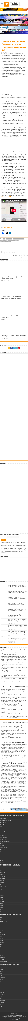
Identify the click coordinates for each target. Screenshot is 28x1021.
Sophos (1, 903)
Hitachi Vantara (3, 926)
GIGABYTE (2, 923)
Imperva (2, 888)
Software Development (19, 53)
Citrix (1, 975)
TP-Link (2, 858)
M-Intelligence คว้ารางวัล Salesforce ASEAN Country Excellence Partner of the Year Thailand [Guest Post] (17, 626)
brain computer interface (18, 238)
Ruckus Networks (3, 853)
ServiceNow (2, 1000)
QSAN (1, 953)
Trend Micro (2, 909)
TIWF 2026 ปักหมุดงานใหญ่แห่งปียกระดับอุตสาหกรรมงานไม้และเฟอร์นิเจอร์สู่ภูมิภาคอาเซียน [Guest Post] (17, 640)
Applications (5, 53)
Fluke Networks (3, 837)
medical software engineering (7, 240)
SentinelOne (2, 901)
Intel (1, 936)
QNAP (1, 951)
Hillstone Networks (4, 886)
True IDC (2, 1004)
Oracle (1, 946)
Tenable (2, 907)
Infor (1, 985)
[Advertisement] (11, 521)
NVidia (1, 944)
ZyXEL (1, 860)
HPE (1, 928)
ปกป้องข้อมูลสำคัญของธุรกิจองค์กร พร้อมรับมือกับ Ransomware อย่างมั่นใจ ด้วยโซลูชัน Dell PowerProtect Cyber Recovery (17, 585)
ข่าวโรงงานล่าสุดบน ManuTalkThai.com (13, 742)
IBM (1, 932)
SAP (1, 996)
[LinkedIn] (16, 348)
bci (4, 238)
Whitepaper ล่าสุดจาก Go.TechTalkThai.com (13, 723)
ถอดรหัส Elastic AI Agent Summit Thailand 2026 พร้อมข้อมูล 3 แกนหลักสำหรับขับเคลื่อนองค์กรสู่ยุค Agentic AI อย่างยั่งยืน (17, 603)
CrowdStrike (2, 876)
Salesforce (2, 994)
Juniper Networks (3, 847)
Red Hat (2, 992)
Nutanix (2, 942)
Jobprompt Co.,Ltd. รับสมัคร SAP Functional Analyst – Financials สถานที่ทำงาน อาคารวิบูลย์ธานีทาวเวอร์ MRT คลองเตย (12, 707)
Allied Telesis (3, 822)
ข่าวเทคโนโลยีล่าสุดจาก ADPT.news (12, 763)
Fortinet (2, 862)
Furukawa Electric (3, 839)
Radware (2, 895)
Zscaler (1, 911)
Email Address (4, 536)
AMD (1, 917)
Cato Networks (3, 826)
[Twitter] (14, 348)
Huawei (1, 843)
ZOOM (1, 1008)
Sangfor (2, 899)
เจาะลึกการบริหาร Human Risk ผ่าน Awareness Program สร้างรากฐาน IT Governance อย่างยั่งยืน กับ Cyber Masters (17, 597)
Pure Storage (3, 948)
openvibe (17, 240)
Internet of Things (11, 53)
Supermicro (2, 957)
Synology (2, 959)
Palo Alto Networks (4, 891)
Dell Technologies (4, 921)
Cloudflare (2, 874)
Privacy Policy (18, 551)
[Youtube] (19, 348)
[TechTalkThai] (14, 4)
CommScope (2, 831)
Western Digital (3, 961)
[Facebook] (11, 348)
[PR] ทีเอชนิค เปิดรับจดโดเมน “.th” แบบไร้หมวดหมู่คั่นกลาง (19, 256)
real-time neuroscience (5, 241)
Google (1, 979)
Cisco (1, 828)
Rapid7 (1, 897)
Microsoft (2, 988)
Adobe (1, 967)
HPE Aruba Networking (5, 841)
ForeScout (2, 880)
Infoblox (2, 845)
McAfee (1, 893)
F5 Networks (3, 835)
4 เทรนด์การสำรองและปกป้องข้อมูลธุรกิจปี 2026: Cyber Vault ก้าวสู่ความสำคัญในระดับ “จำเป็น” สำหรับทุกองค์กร (17, 621)
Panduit (2, 851)
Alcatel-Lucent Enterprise (5, 820)
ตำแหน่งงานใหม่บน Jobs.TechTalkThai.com (14, 687)
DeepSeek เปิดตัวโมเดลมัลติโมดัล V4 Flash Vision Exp (12, 681)
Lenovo (1, 938)
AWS (1, 973)
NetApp (1, 940)
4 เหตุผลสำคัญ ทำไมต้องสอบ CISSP (9, 252)
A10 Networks (3, 818)
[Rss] (9, 348)
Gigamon (2, 884)
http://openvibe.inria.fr (6, 196)
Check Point (2, 872)
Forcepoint (2, 878)
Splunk (1, 905)
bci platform (9, 238)
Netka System (3, 849)
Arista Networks (3, 824)
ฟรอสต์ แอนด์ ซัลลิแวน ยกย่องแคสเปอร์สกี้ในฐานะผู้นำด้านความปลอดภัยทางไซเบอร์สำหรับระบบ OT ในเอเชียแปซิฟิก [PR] (13, 664)
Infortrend (2, 934)
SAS (1, 998)
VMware (2, 1006)
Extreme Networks (4, 833)
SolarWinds (2, 856)
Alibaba (1, 971)
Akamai (1, 868)
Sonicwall (2, 1002)
